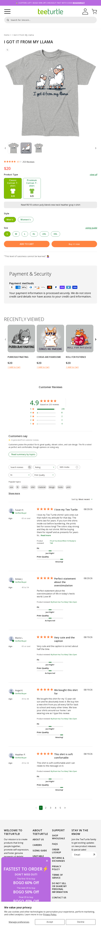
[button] (7, 11)
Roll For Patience (76, 357)
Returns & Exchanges (58, 859)
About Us (38, 839)
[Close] (47, 861)
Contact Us (59, 897)
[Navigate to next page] (65, 808)
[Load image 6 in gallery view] (26, 148)
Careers (37, 845)
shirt (33, 487)
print (68, 487)
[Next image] (32, 338)
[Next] (95, 339)
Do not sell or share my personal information (60, 887)
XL (34, 234)
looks (60, 487)
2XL (44, 234)
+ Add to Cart (14, 367)
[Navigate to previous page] (36, 808)
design (52, 487)
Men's (10, 219)
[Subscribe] (94, 854)
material (41, 487)
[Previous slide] (5, 148)
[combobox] (50, 20)
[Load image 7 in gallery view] (38, 148)
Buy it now (74, 244)
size (11, 487)
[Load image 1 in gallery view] (13, 148)
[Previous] (5, 339)
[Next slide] (95, 148)
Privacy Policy (56, 868)
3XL (55, 234)
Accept (50, 921)
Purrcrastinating (18, 357)
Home (6, 35)
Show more (14, 493)
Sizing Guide (40, 850)
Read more (46, 535)
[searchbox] (18, 467)
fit (17, 487)
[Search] (7, 20)
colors (24, 487)
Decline (80, 921)
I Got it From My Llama (23, 35)
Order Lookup (56, 851)
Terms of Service (57, 876)
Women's (26, 219)
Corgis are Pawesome (49, 357)
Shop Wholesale (58, 837)
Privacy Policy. (50, 914)
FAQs (55, 844)
